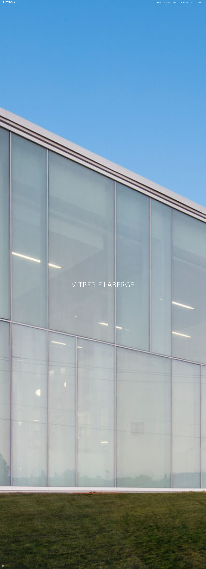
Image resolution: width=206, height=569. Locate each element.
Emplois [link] (199, 2)
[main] (103, 284)
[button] (204, 2)
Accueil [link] (159, 2)
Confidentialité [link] (184, 2)
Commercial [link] (175, 2)
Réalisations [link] (166, 2)
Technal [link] (193, 2)
